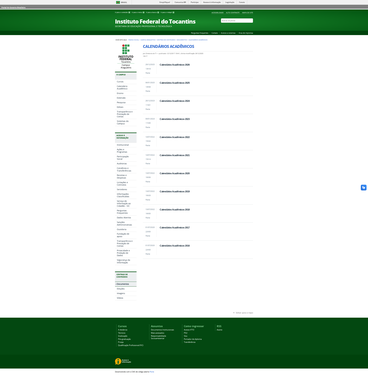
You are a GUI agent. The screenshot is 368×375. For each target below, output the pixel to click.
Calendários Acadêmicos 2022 (175, 137)
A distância (122, 330)
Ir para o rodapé (167, 12)
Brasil (124, 2)
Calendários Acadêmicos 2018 (175, 209)
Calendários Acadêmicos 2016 (175, 245)
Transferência (189, 342)
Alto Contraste (232, 12)
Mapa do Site (247, 12)
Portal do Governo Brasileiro (13, 7)
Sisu (185, 336)
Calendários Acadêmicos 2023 (175, 119)
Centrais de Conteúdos (166, 40)
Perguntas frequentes (199, 33)
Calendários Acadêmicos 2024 (175, 101)
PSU (185, 333)
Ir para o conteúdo (122, 12)
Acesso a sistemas (228, 33)
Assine (219, 330)
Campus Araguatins (148, 40)
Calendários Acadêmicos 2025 (175, 82)
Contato (214, 33)
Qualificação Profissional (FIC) (130, 345)
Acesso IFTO (189, 330)
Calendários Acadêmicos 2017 (175, 227)
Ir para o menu (138, 12)
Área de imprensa (246, 33)
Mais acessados (157, 333)
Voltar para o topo (244, 312)
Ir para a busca (152, 12)
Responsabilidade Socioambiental (158, 337)
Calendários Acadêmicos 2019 (175, 191)
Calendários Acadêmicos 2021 (175, 155)
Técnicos (121, 333)
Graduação (122, 336)
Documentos (182, 40)
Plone (152, 372)
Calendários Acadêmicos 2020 (175, 173)
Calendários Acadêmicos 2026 (175, 64)
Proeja (120, 342)
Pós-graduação (124, 339)
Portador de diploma (193, 339)
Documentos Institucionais (162, 330)
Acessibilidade (218, 12)
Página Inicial (133, 40)
